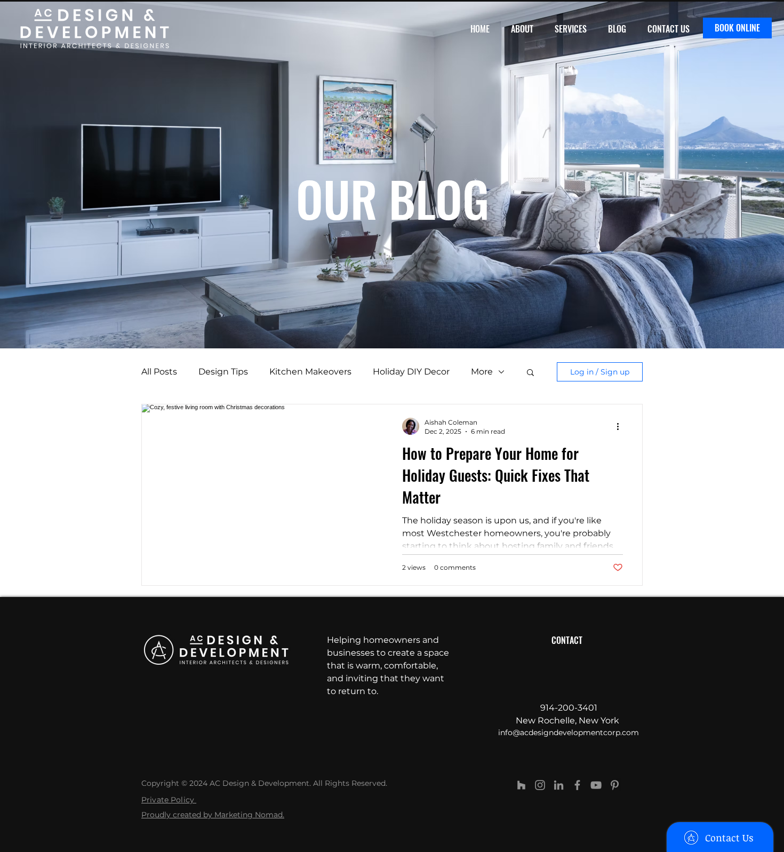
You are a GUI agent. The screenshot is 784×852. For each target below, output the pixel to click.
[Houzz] (521, 785)
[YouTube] (596, 785)
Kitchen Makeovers (310, 372)
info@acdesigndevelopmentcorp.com (568, 732)
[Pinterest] (614, 785)
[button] (530, 373)
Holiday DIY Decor (411, 372)
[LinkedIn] (558, 785)
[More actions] (621, 426)
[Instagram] (540, 785)
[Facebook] (577, 785)
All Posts (159, 372)
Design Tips (223, 372)
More (482, 372)
